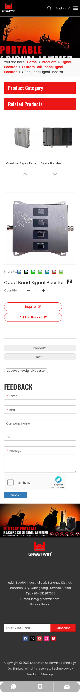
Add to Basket (30, 317)
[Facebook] (25, 638)
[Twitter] (32, 638)
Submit (15, 495)
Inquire (30, 306)
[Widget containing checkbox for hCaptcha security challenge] (35, 483)
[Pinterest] (53, 638)
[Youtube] (39, 638)
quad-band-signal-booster (26, 371)
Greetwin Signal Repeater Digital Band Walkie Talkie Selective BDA (22, 163)
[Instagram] (46, 638)
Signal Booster (51, 163)
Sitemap (47, 674)
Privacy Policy (40, 604)
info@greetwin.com (45, 599)
